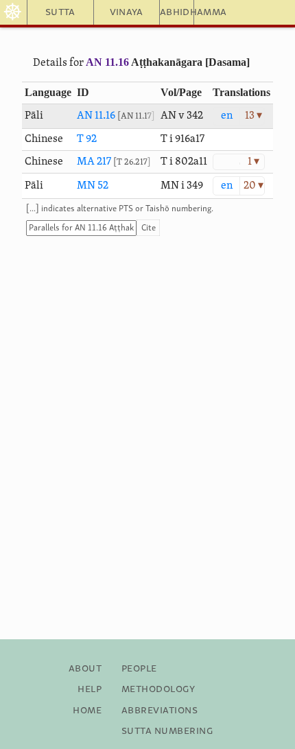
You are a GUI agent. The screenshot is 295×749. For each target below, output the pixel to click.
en (227, 115)
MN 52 (92, 185)
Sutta (60, 12)
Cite (148, 228)
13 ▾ (253, 115)
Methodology (158, 689)
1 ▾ (253, 161)
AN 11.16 (107, 62)
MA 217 (94, 161)
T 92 (87, 139)
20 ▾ (253, 185)
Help (90, 689)
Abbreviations (159, 710)
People (139, 668)
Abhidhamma (177, 12)
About (85, 668)
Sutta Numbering (167, 731)
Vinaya (126, 12)
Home (87, 710)
